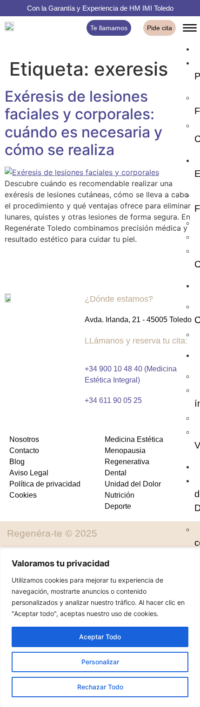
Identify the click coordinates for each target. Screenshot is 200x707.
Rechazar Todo (100, 687)
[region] (100, 627)
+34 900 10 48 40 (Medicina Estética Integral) (131, 374)
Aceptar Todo (100, 637)
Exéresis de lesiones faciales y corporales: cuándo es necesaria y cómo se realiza (83, 123)
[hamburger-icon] (189, 29)
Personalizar (100, 662)
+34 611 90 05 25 (113, 400)
